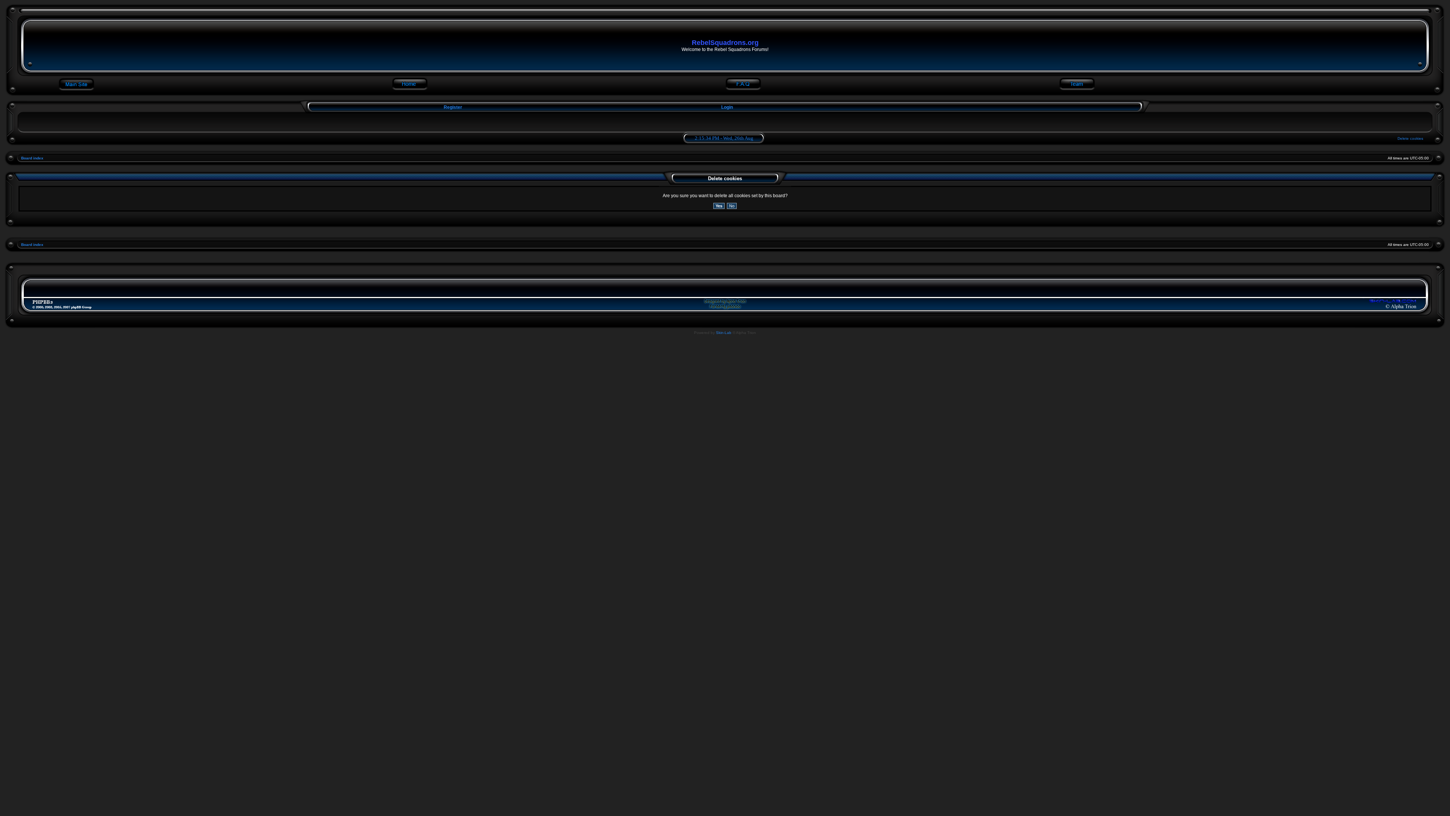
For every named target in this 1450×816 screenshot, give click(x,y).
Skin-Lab (723, 333)
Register (452, 107)
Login (727, 107)
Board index (32, 158)
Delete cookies (1410, 138)
